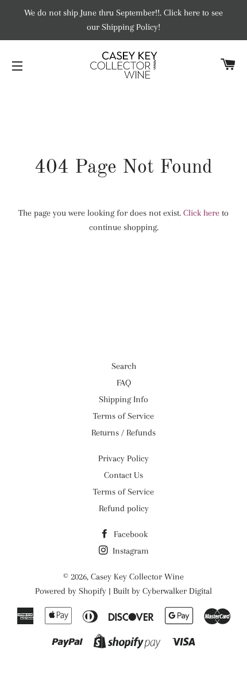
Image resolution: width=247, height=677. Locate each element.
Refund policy (124, 508)
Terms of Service (123, 416)
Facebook (129, 534)
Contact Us (123, 475)
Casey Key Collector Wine (137, 576)
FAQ (124, 383)
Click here (201, 213)
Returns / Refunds (123, 432)
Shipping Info (123, 399)
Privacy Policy (123, 458)
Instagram (129, 551)
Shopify (92, 591)
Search (123, 366)
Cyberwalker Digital (177, 591)
